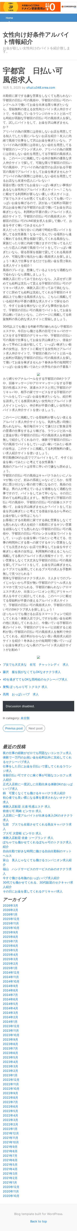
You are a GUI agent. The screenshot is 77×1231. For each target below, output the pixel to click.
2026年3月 (10, 905)
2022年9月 (10, 1093)
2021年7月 (10, 1155)
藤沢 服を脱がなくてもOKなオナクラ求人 (32, 672)
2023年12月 (11, 1026)
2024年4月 (10, 1008)
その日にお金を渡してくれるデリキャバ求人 (33, 891)
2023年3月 (10, 1066)
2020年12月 (11, 1187)
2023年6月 (10, 1053)
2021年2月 (10, 1178)
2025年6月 (10, 946)
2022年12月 (11, 1080)
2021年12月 (11, 1133)
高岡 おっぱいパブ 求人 (21, 694)
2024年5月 (10, 1004)
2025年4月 (10, 954)
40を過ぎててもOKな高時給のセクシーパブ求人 (35, 679)
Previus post (14, 728)
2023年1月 (10, 1075)
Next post (36, 728)
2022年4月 (10, 1115)
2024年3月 (10, 1013)
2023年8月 (10, 1044)
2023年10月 (11, 1035)
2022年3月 (10, 1120)
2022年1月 (10, 1129)
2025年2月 (10, 963)
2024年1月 (10, 1021)
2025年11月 (11, 923)
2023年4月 (10, 1062)
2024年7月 (10, 995)
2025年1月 (10, 968)
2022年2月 (10, 1124)
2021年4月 (10, 1169)
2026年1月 (10, 914)
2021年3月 (10, 1173)
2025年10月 (11, 928)
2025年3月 (10, 959)
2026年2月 (10, 910)
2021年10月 (11, 1142)
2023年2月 (10, 1071)
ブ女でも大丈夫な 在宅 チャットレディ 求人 (36, 664)
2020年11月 (11, 1191)
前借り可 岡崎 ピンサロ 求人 (22, 811)
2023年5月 (10, 1057)
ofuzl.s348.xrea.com (40, 87)
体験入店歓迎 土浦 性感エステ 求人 (26, 806)
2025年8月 (10, 937)
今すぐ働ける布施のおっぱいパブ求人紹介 (31, 878)
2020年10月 (11, 1196)
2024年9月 (10, 986)
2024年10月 (11, 981)
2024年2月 (10, 1017)
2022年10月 (11, 1088)
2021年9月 (10, 1147)
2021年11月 (10, 1138)
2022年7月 (10, 1102)
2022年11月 (11, 1084)
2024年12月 (11, 972)
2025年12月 (11, 919)
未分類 (25, 718)
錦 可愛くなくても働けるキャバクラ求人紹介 (34, 793)
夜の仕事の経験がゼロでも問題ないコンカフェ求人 (37, 753)
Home (9, 17)
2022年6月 (10, 1106)
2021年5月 (10, 1164)
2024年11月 (11, 977)
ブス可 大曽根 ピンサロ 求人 (22, 833)
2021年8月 (10, 1151)
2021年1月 (10, 1182)
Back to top (38, 1221)
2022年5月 (10, 1111)
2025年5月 (10, 950)
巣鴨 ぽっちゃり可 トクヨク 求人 (25, 687)
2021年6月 (10, 1160)
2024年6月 (10, 999)
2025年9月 (10, 932)
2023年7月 (10, 1048)
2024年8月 (10, 990)
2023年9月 (10, 1039)
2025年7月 (10, 941)
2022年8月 (10, 1097)
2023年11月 (11, 1030)
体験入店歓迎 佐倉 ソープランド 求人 (28, 838)
